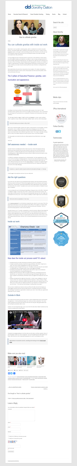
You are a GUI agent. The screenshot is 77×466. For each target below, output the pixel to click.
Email (9, 427)
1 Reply (9, 40)
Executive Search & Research (21, 14)
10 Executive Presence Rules (13, 154)
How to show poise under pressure (31, 366)
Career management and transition (31, 376)
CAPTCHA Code (11, 448)
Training (48, 14)
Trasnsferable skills (26, 378)
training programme (14, 203)
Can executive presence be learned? (21, 366)
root (12, 117)
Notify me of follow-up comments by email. (17, 436)
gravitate (32, 117)
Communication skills (42, 376)
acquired (9, 51)
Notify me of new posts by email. (15, 438)
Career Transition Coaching (36, 14)
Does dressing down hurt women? (40, 366)
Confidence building (11, 378)
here (58, 103)
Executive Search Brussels (16, 379)
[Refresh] (16, 441)
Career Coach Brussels (39, 378)
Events (53, 14)
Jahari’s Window (30, 161)
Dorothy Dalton (32, 379)
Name (9, 422)
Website (9, 431)
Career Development (21, 376)
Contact (65, 14)
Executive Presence (19, 378)
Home (9, 14)
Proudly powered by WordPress (13, 460)
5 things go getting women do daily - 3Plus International (23, 398)
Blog (59, 14)
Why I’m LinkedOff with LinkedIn (14, 387)
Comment (10, 409)
